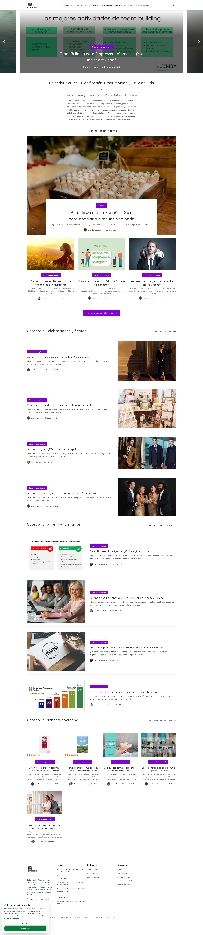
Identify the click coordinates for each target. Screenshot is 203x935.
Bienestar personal (104, 5)
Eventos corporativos (141, 5)
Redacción (92, 865)
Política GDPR (86, 917)
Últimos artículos (65, 5)
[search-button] (168, 5)
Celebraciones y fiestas (123, 5)
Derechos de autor (50, 917)
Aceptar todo (25, 929)
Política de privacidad (65, 917)
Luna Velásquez (92, 869)
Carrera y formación (88, 5)
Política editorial (98, 917)
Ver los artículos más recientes (101, 313)
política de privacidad (11, 918)
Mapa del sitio (110, 917)
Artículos (61, 865)
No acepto (25, 923)
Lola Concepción (93, 877)
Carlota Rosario (92, 873)
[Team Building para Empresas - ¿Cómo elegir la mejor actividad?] (101, 41)
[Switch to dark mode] (174, 5)
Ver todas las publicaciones (162, 331)
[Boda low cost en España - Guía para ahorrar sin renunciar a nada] (101, 185)
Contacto (77, 917)
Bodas (76, 5)
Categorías (122, 865)
